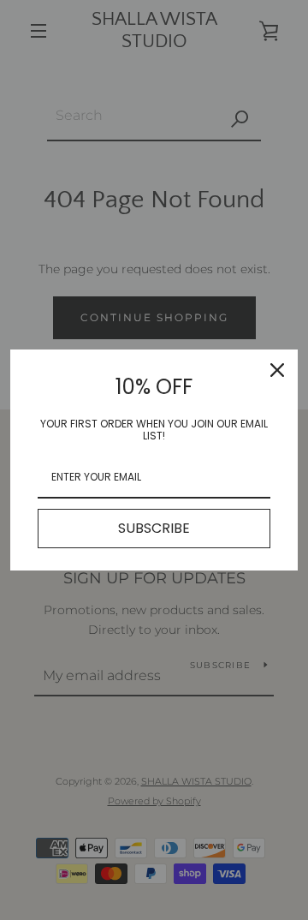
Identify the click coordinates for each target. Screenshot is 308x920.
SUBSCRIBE (154, 528)
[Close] (277, 370)
